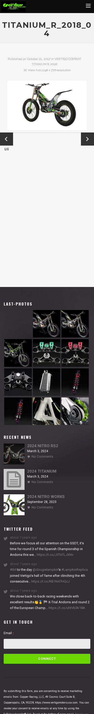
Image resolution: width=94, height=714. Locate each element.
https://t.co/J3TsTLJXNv (54, 555)
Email (9, 633)
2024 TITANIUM (41, 471)
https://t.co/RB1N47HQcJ (50, 581)
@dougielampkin (45, 570)
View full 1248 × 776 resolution (49, 70)
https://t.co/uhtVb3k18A (66, 608)
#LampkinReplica (74, 570)
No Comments (42, 456)
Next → (87, 139)
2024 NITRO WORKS (46, 496)
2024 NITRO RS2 (42, 446)
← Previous (7, 139)
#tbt (13, 570)
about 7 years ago (23, 537)
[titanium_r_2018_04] (47, 106)
